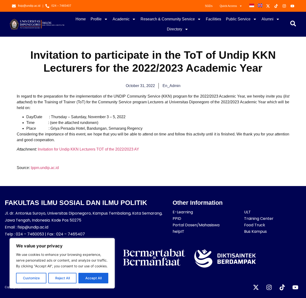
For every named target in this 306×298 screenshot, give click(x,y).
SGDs (209, 6)
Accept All (93, 278)
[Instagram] (269, 287)
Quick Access (228, 6)
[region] (62, 263)
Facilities (213, 19)
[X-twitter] (256, 287)
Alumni (267, 19)
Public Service (238, 19)
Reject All (62, 278)
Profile (96, 19)
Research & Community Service (168, 19)
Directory (174, 29)
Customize (31, 278)
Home (81, 19)
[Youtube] (295, 287)
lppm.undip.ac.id (45, 168)
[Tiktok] (282, 287)
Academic (121, 19)
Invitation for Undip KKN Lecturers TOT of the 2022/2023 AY (88, 149)
